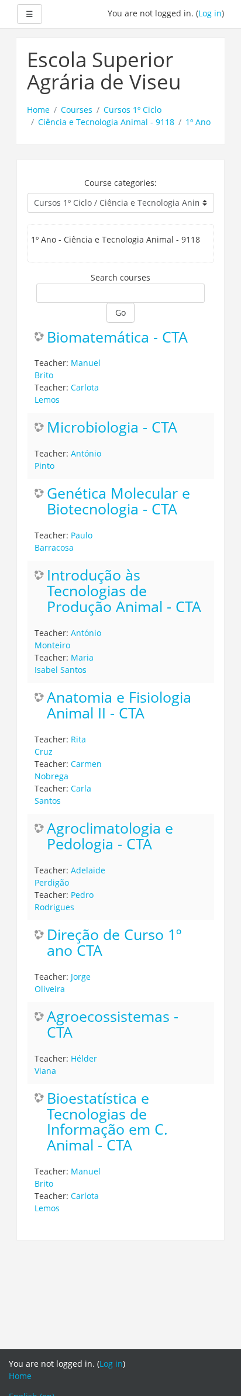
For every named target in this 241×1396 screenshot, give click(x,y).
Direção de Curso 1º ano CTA (114, 943)
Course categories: (120, 182)
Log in (210, 13)
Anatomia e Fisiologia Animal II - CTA (119, 705)
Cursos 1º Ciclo (132, 109)
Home (38, 109)
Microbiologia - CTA (112, 428)
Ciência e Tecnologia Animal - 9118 (106, 121)
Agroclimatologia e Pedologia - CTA (110, 836)
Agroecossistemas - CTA (112, 1025)
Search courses (120, 277)
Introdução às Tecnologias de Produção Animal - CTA (124, 591)
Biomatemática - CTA (117, 337)
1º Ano (198, 121)
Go (120, 312)
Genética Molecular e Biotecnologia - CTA (118, 501)
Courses (76, 109)
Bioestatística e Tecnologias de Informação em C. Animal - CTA (107, 1122)
